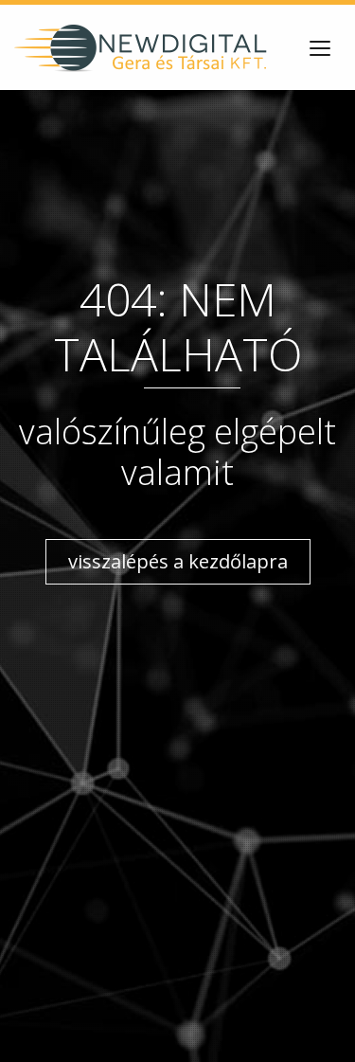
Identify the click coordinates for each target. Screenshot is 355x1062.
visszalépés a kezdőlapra (178, 561)
